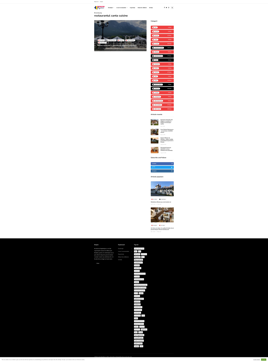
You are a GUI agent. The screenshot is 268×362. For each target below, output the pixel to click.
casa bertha (137, 265)
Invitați (151, 7)
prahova (136, 326)
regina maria (142, 326)
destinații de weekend (140, 287)
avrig (139, 251)
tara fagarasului (139, 335)
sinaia (136, 332)
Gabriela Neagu (101, 47)
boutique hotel (144, 254)
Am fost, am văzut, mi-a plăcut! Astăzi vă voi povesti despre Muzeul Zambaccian (162, 228)
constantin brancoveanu (141, 285)
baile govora (137, 254)
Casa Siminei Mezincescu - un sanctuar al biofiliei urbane (167, 131)
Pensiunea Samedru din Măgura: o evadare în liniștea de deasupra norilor (167, 122)
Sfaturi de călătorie (142, 7)
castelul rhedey (138, 268)
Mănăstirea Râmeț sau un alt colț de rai (161, 202)
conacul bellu (137, 276)
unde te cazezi (138, 343)
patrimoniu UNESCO (139, 323)
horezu (141, 293)
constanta (136, 282)
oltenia (143, 315)
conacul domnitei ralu (139, 279)
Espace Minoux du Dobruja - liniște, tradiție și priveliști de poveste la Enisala (167, 140)
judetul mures (139, 299)
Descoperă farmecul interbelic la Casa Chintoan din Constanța (167, 149)
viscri (141, 346)
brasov (137, 257)
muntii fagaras (137, 312)
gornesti (136, 293)
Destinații (110, 7)
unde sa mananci (139, 340)
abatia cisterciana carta (139, 248)
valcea (136, 346)
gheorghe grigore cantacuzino (139, 290)
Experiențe (132, 7)
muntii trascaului (137, 315)
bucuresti (138, 260)
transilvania (139, 338)
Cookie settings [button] (256, 359)
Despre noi (96, 1)
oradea (136, 318)
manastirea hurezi (138, 307)
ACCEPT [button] (263, 359)
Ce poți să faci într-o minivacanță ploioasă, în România (117, 45)
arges (136, 251)
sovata (140, 332)
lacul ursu (137, 301)
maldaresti (137, 304)
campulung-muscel (138, 262)
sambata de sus (137, 329)
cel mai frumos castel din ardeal (140, 273)
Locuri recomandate (121, 7)
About (97, 263)
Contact (101, 1)
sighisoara (144, 329)
